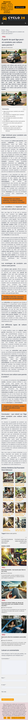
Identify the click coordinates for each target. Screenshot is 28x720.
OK (5, 717)
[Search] (25, 23)
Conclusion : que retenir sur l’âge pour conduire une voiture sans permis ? (13, 127)
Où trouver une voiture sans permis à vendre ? (12, 123)
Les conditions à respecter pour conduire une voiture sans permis (13, 115)
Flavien (4, 47)
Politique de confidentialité (18, 717)
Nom (3, 678)
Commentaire (5, 658)
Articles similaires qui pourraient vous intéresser (13, 130)
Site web (3, 691)
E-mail (3, 684)
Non (9, 717)
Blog (4, 36)
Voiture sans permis (11, 533)
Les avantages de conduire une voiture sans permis (13, 118)
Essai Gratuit (20, 7)
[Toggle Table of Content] (23, 109)
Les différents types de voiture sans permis (14, 121)
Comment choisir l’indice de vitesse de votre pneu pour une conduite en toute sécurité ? (12, 604)
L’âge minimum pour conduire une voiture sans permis (13, 112)
